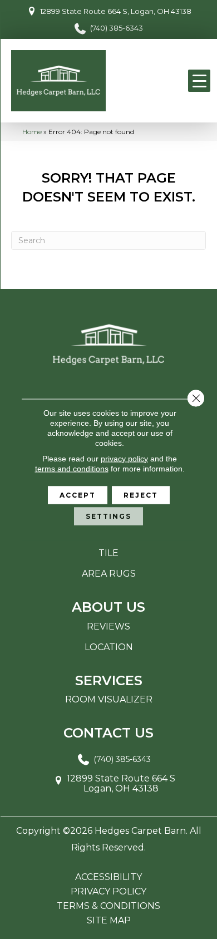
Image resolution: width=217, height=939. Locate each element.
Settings (108, 516)
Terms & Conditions (108, 906)
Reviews (108, 626)
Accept (78, 494)
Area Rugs (109, 573)
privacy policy (124, 458)
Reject (141, 494)
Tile (108, 553)
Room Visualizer (108, 699)
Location (109, 647)
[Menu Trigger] (199, 81)
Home (32, 131)
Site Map (109, 920)
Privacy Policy (108, 891)
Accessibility (108, 877)
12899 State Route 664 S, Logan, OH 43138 (115, 11)
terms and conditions (71, 468)
